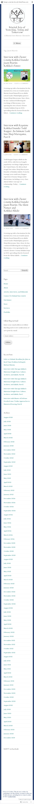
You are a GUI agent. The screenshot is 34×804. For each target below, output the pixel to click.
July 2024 (7, 519)
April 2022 (7, 624)
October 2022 (9, 600)
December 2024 (9, 498)
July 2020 (7, 709)
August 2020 (8, 705)
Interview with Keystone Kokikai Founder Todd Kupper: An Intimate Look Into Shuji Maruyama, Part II (17, 131)
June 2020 (7, 713)
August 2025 (8, 466)
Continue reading (15, 113)
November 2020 (9, 693)
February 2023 (9, 584)
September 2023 (10, 555)
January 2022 (9, 636)
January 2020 (9, 734)
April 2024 (7, 531)
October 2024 (9, 507)
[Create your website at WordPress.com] (17, 2)
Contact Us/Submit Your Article (15, 296)
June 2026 (7, 425)
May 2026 (7, 429)
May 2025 (7, 478)
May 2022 (7, 620)
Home (6, 284)
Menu (17, 43)
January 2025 (9, 494)
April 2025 (7, 482)
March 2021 (8, 677)
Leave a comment (21, 83)
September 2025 (9, 462)
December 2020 (9, 689)
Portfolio (7, 312)
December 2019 (9, 738)
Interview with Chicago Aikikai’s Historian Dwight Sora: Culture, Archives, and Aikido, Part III (15, 372)
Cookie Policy (12, 796)
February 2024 (9, 539)
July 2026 (7, 421)
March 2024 (8, 535)
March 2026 (8, 438)
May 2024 (7, 527)
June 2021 (7, 665)
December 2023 (9, 543)
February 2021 (9, 681)
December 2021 (9, 640)
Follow (8, 342)
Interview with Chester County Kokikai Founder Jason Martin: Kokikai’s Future (16, 61)
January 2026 (9, 446)
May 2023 (7, 571)
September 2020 (10, 701)
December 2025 (9, 450)
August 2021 (8, 656)
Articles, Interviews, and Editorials (16, 292)
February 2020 (9, 729)
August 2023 (8, 559)
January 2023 (9, 588)
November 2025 (9, 454)
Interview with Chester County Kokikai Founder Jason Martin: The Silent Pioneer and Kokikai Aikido (16, 204)
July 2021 (7, 661)
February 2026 (9, 442)
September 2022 (10, 604)
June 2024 (7, 523)
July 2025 (7, 470)
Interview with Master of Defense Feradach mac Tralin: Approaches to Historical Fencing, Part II (17, 401)
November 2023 (9, 547)
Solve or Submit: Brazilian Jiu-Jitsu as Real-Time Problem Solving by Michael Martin (17, 362)
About (6, 288)
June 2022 (7, 616)
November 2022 (9, 596)
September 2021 (9, 652)
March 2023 (8, 579)
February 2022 (9, 632)
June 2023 (7, 567)
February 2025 (9, 490)
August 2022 (8, 608)
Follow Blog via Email (11, 321)
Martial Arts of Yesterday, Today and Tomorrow (17, 30)
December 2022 (9, 592)
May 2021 (7, 669)
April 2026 (7, 434)
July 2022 (7, 612)
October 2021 (8, 648)
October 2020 (9, 697)
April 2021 (7, 673)
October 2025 (9, 458)
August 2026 (8, 417)
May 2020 (7, 717)
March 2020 (8, 725)
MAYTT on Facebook (11, 749)
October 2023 (9, 551)
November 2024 (9, 502)
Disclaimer (8, 300)
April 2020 (7, 721)
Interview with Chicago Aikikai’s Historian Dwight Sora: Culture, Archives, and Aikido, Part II (15, 381)
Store (6, 304)
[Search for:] (12, 270)
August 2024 (8, 515)
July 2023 (7, 563)
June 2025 (7, 474)
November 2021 (9, 644)
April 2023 (7, 575)
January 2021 (8, 685)
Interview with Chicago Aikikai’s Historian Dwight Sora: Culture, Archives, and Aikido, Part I (15, 391)
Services (7, 308)
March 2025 (8, 486)
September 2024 (9, 511)
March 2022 (8, 628)
